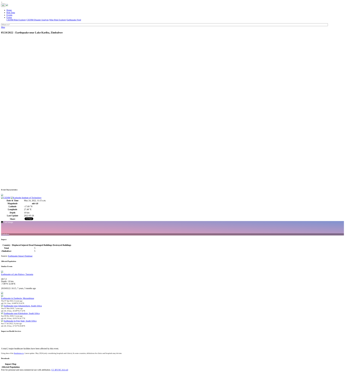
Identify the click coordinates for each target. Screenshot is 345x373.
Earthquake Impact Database (20, 256)
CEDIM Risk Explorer (16, 20)
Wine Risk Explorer (57, 20)
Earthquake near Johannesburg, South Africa (23, 306)
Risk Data (10, 12)
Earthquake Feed (74, 20)
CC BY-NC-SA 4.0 (59, 370)
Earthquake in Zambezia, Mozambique (17, 298)
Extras (9, 17)
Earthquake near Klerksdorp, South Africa (22, 313)
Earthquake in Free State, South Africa (20, 321)
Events (9, 15)
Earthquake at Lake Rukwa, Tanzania (17, 274)
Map (3, 27)
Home (9, 10)
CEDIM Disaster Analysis (37, 20)
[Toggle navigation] (3, 5)
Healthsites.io (19, 353)
